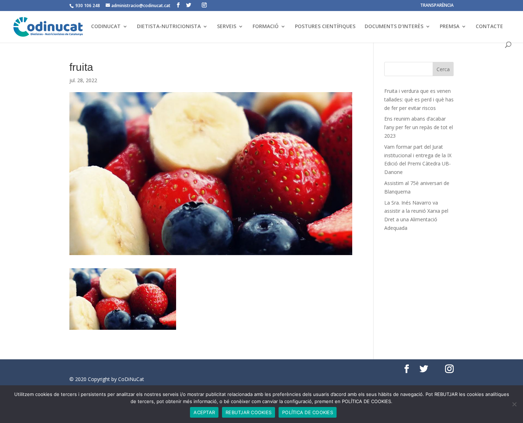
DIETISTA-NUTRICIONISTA (169, 27)
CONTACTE (489, 27)
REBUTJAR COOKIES (248, 412)
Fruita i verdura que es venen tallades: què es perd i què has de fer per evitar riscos (419, 99)
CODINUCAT (106, 27)
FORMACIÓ (266, 27)
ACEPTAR (204, 412)
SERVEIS (226, 27)
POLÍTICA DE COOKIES (307, 412)
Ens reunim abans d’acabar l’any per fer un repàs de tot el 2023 (418, 127)
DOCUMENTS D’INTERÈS (394, 27)
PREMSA (449, 27)
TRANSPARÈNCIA (437, 5)
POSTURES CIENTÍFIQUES (325, 27)
